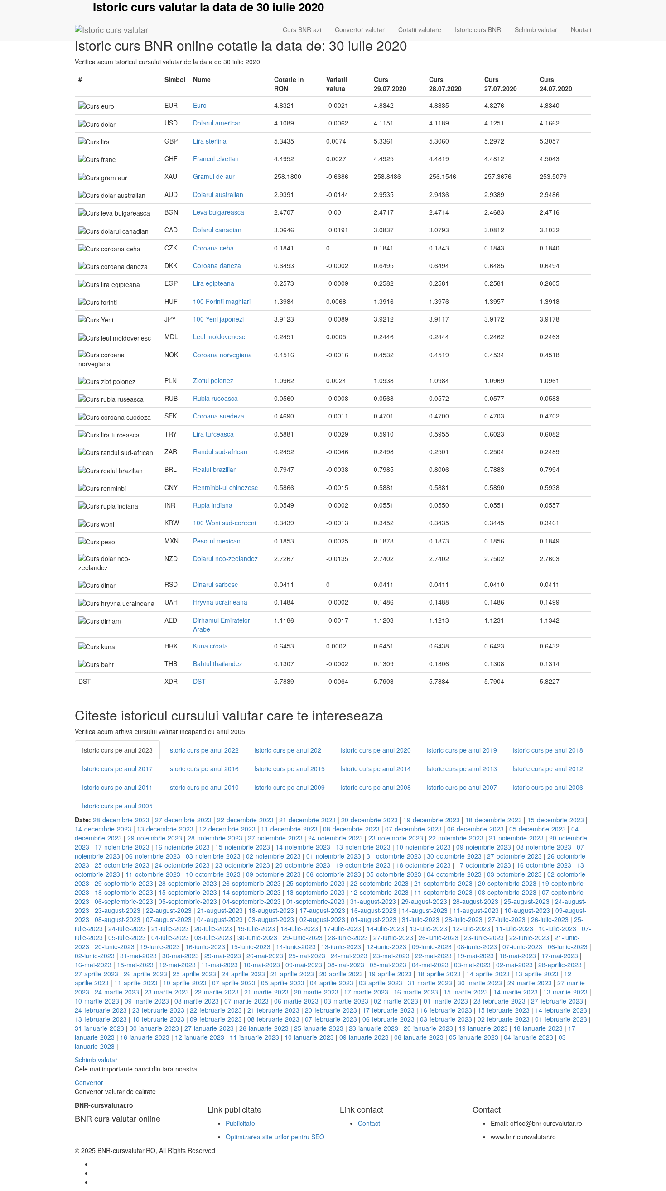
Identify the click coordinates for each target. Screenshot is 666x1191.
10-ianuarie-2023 (309, 1037)
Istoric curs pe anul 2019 (461, 749)
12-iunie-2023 (386, 946)
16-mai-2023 (93, 964)
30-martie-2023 (480, 982)
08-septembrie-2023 (507, 892)
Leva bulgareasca (218, 211)
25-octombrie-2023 (122, 864)
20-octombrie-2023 (302, 864)
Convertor (89, 1082)
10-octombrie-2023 (213, 874)
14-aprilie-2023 (488, 973)
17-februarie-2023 (388, 1009)
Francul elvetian (216, 158)
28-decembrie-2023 (121, 819)
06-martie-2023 (296, 1000)
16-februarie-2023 (446, 1009)
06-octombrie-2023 (333, 874)
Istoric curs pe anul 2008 (375, 787)
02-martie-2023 (396, 1000)
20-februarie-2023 (331, 1009)
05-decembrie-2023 (537, 828)
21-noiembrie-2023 (516, 837)
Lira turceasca (213, 433)
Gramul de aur (214, 176)
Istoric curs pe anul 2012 (547, 768)
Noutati (581, 29)
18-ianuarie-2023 (538, 1028)
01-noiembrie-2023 (333, 855)
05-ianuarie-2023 (473, 1037)
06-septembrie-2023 (124, 901)
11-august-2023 (476, 910)
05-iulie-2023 (127, 937)
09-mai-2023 (303, 964)
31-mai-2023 (138, 955)
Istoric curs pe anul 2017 (117, 768)
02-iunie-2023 (95, 955)
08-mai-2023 (346, 964)
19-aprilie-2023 (390, 973)
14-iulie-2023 (385, 928)
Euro (200, 105)
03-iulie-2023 (213, 937)
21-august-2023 (220, 910)
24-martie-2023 (117, 991)
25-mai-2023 (307, 955)
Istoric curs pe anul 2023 (117, 749)
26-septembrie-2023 (251, 883)
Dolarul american (217, 122)
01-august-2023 (373, 919)
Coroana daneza (217, 265)
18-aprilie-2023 (439, 973)
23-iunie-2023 (484, 937)
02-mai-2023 (514, 964)
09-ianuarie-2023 (364, 1037)
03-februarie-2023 (446, 1018)
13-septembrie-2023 (315, 892)
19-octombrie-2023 (363, 864)
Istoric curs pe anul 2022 (203, 749)
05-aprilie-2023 (282, 982)
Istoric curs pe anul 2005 (117, 805)
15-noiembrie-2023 (242, 846)
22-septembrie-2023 (379, 883)
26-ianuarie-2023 (264, 1028)
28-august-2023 (475, 901)
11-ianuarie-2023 (254, 1037)
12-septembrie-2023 (379, 892)
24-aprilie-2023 (243, 973)
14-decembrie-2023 (103, 828)
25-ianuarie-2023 (318, 1028)
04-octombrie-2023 (454, 874)
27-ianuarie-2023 (209, 1028)
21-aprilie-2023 (292, 973)
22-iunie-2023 (529, 937)
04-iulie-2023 (170, 937)
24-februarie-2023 (101, 1009)
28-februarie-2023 (499, 1000)
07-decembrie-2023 (413, 828)
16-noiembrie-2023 (182, 846)
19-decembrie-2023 (431, 819)
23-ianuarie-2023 (373, 1028)
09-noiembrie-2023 (483, 846)
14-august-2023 (425, 910)
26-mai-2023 (264, 955)
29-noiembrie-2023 (154, 837)
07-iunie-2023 (522, 946)
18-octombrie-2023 (423, 864)
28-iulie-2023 (464, 919)
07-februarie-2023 (331, 1018)
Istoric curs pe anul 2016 (203, 768)
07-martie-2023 (246, 1000)
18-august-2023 (271, 910)
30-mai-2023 (180, 955)
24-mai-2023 (349, 955)
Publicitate (240, 1123)
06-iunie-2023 (568, 946)
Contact (369, 1123)
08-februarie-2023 (273, 1018)
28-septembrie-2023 (188, 883)
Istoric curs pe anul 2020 (375, 749)
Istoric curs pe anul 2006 (547, 787)
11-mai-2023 (219, 964)
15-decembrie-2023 (555, 819)
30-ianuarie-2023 (154, 1028)
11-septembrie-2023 (443, 892)
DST (199, 681)
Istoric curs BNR (478, 29)
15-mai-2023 (135, 964)
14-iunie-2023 (296, 946)
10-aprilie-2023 (185, 982)
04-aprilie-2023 (331, 982)
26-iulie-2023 (550, 919)
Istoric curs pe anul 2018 (547, 749)
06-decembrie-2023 (475, 828)
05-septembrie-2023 (188, 901)
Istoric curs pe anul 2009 (289, 787)
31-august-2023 (373, 901)
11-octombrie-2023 (152, 874)
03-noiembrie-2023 (213, 855)
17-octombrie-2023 (483, 864)
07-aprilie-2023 (234, 982)
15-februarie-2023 (504, 1009)
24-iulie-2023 (127, 928)
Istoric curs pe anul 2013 (461, 768)
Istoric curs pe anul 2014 (375, 768)
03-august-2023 (271, 919)
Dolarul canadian (217, 229)
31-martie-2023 (430, 982)
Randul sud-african (220, 451)
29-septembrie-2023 (124, 883)
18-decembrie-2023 (493, 819)
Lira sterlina (210, 140)
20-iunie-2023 (115, 946)
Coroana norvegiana (222, 354)
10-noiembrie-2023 (423, 846)
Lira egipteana (213, 283)
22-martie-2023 (216, 991)
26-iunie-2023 (438, 937)
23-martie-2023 (167, 991)
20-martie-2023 (316, 991)
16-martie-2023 (416, 991)
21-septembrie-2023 (443, 883)
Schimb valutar (536, 29)
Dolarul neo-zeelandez (225, 558)
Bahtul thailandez (217, 663)
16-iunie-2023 (205, 946)
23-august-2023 (117, 910)
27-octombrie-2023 (514, 855)
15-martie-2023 (466, 991)
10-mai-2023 (261, 964)
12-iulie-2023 (471, 928)
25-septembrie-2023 (315, 883)
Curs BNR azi (302, 29)
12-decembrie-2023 (227, 828)
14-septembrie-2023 (251, 892)
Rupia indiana (212, 504)
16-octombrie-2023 (543, 864)
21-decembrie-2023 (307, 819)
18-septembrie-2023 (124, 892)
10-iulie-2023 (557, 928)
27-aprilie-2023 (96, 973)
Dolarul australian (218, 194)
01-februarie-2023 (561, 1018)
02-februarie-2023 (504, 1018)
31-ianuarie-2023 (99, 1028)
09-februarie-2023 (216, 1018)
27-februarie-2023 (557, 1000)
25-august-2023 (527, 901)
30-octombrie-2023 (454, 855)
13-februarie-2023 (101, 1018)
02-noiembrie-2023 (273, 855)
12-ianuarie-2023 (199, 1037)
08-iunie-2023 (477, 946)
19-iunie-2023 (160, 946)
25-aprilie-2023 (194, 973)
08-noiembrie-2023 (543, 846)
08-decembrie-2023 (351, 828)
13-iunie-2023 (341, 946)
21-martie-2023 (266, 991)
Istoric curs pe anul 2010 (203, 787)
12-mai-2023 (177, 964)
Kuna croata (210, 645)
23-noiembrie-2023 (395, 837)
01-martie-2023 (446, 1000)
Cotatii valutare (419, 29)
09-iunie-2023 (432, 946)
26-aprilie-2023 (145, 973)
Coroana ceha (213, 247)
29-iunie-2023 (303, 937)
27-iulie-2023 (507, 919)
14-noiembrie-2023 (302, 846)
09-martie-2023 (147, 1000)
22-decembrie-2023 (245, 819)
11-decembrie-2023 (289, 828)
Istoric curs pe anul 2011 (117, 787)
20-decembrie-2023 (369, 819)
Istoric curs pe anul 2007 (461, 787)
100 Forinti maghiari (222, 301)
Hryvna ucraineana (220, 601)
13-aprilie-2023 (537, 973)
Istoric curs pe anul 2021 (289, 749)
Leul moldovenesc (219, 336)
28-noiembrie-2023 (215, 837)
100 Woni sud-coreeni (224, 522)
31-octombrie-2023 (394, 855)
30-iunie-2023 (257, 937)
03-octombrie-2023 (514, 874)
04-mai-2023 (430, 964)
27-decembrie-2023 (183, 819)
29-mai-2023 (222, 955)
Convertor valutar (360, 29)
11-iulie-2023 (514, 928)
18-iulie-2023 (299, 928)
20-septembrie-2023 (507, 883)
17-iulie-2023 (342, 928)
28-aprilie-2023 (560, 964)
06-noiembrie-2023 (152, 855)
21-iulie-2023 (170, 928)
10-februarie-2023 (158, 1018)
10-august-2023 (527, 910)
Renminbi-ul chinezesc (225, 487)
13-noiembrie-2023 (363, 846)
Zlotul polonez (213, 380)
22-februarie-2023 (216, 1009)
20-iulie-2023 (213, 928)
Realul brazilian (215, 469)
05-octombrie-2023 (394, 874)
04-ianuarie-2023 (528, 1037)
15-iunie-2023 (250, 946)
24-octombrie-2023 (182, 864)
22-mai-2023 (433, 955)
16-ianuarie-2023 (144, 1037)
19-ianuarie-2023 (483, 1028)
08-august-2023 (117, 919)
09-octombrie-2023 (273, 874)
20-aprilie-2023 (341, 973)
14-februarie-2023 (561, 1009)
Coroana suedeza (218, 415)
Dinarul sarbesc (215, 584)
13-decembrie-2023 (165, 828)
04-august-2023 (220, 919)
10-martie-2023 (97, 1000)
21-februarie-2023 (273, 1009)
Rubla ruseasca (215, 398)
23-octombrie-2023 (242, 864)
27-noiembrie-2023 (275, 837)
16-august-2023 (373, 910)
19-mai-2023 (475, 955)
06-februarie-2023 (388, 1018)
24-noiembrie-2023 (335, 837)
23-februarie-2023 (158, 1009)
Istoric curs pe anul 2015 (289, 768)
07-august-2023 (169, 919)
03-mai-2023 (472, 964)
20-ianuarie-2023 (428, 1028)
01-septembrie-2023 (315, 901)
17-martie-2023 (366, 991)
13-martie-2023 (565, 991)
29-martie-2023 (529, 982)
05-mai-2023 (388, 964)
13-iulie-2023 (428, 928)
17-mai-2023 (559, 955)
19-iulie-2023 (256, 928)
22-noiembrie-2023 (456, 837)
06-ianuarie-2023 (419, 1037)
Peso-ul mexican (217, 540)
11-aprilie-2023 (136, 982)
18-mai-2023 (517, 955)
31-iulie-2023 (420, 919)
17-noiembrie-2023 (122, 846)
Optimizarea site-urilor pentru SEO (275, 1136)
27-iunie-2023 (393, 937)
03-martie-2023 (346, 1000)
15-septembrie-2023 (188, 892)
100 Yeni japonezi (218, 318)
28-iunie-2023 (348, 937)
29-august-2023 (424, 901)
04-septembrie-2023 (251, 901)
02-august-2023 (322, 919)
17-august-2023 (322, 910)
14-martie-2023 (515, 991)
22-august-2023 (169, 910)
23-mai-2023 (391, 955)
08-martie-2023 (196, 1000)
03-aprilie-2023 (380, 982)
